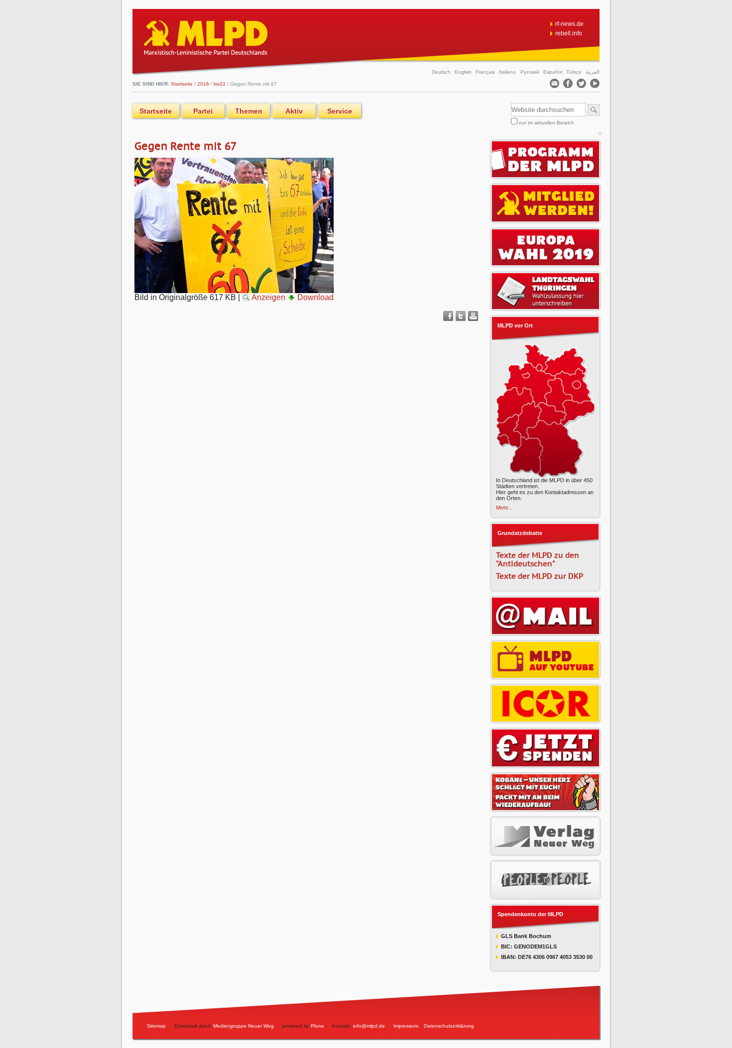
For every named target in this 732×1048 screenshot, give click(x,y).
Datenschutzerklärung (449, 1026)
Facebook (448, 316)
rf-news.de (569, 23)
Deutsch (442, 72)
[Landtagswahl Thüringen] (545, 305)
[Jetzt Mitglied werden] (545, 217)
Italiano (508, 72)
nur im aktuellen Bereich (546, 122)
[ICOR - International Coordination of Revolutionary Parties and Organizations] (545, 718)
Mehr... (504, 508)
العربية (593, 72)
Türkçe (574, 72)
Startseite (155, 111)
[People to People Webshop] (545, 894)
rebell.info (568, 33)
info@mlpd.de (369, 1026)
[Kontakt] (555, 85)
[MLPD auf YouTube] (545, 674)
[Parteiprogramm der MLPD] (545, 173)
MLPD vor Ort (515, 325)
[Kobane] (545, 806)
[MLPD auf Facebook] (568, 85)
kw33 (220, 84)
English (464, 72)
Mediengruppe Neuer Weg (243, 1026)
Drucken (473, 316)
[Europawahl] (545, 261)
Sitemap (156, 1026)
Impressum (405, 1026)
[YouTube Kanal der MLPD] (595, 85)
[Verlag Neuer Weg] (545, 850)
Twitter (461, 316)
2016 (203, 84)
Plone (317, 1026)
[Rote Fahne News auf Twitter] (582, 85)
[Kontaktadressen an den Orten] (545, 474)
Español (553, 72)
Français (486, 72)
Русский (530, 72)
